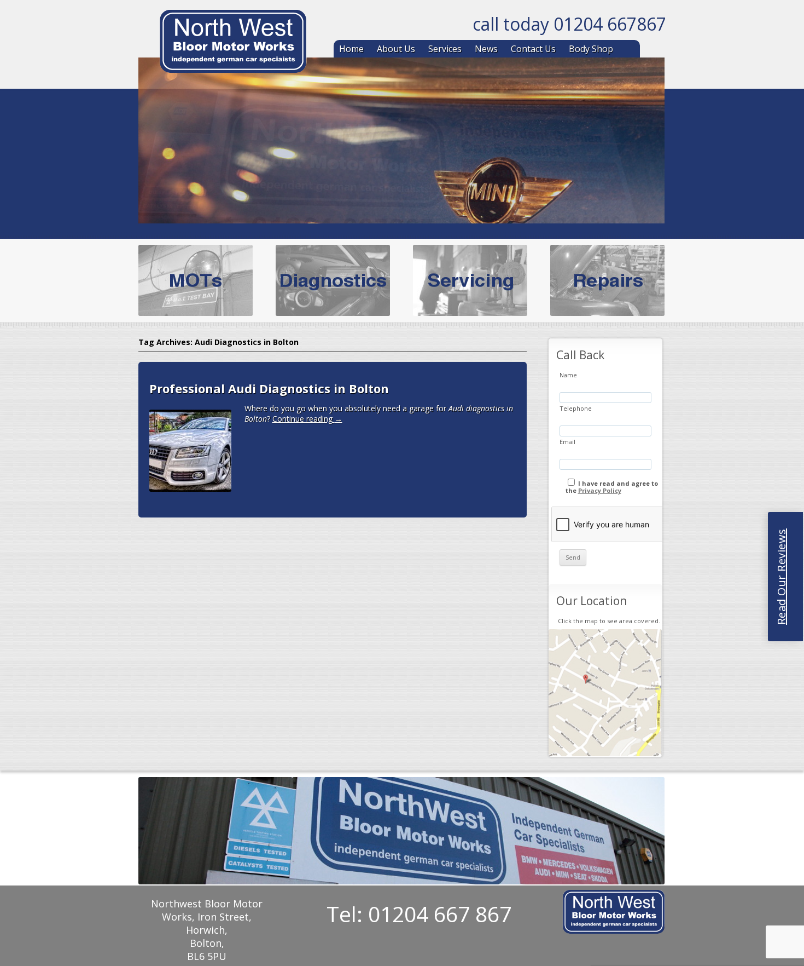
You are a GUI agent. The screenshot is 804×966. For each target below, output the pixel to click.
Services (445, 49)
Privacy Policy (599, 490)
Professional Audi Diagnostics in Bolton (269, 388)
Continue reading (307, 418)
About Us (396, 49)
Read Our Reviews (781, 576)
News (486, 49)
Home (351, 49)
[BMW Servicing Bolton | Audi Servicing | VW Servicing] (233, 43)
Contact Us (533, 49)
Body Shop (591, 49)
